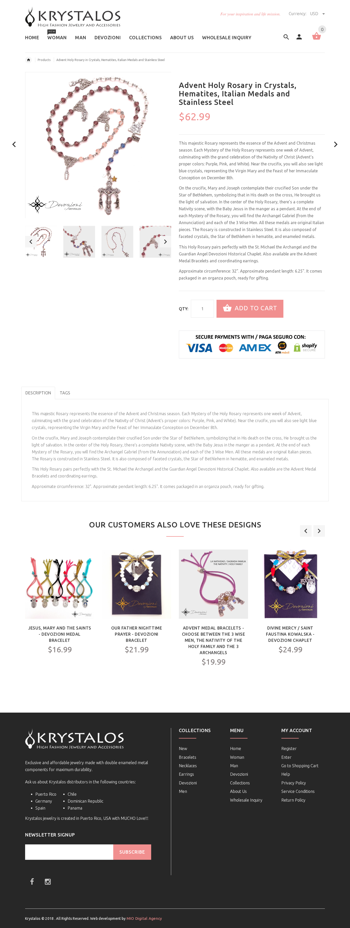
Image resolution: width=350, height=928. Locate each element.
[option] (41, 242)
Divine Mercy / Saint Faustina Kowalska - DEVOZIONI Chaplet (290, 634)
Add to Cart (255, 308)
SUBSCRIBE (132, 852)
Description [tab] (38, 393)
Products (44, 60)
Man (234, 765)
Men (183, 791)
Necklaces (188, 765)
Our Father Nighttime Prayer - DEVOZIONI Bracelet (136, 634)
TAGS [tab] (65, 393)
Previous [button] (31, 241)
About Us (238, 791)
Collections (240, 783)
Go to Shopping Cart (299, 765)
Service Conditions (298, 791)
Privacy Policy (293, 783)
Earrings (186, 774)
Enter (286, 757)
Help (285, 774)
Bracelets (187, 757)
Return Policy (293, 800)
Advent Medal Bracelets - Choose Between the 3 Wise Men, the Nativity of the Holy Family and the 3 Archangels (213, 640)
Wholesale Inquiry (246, 800)
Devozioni (188, 783)
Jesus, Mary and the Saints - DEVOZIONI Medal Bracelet (59, 634)
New (183, 748)
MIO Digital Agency (144, 918)
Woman (237, 757)
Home (235, 748)
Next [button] (165, 241)
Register (289, 748)
